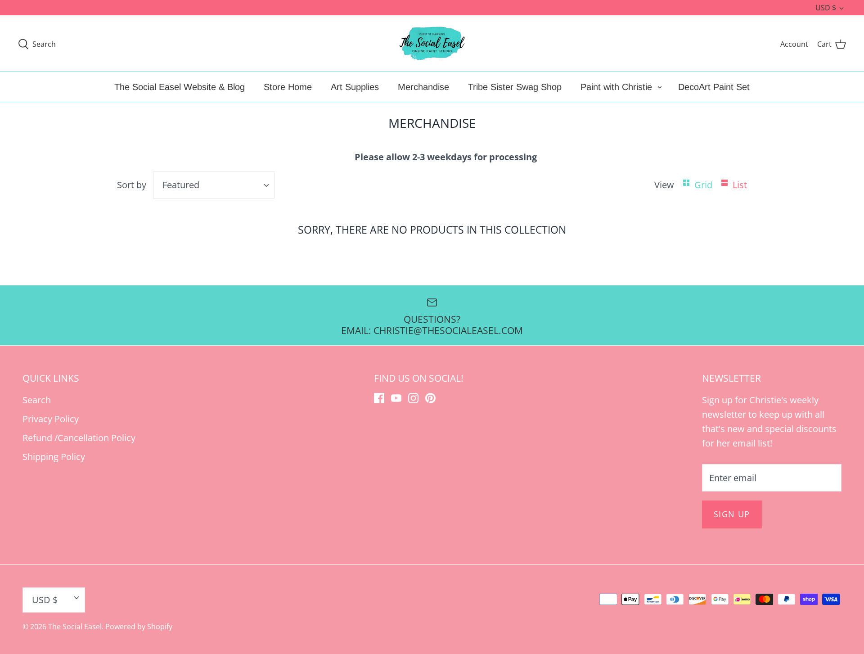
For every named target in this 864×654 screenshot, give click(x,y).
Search (36, 400)
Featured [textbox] (180, 185)
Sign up (732, 514)
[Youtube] (396, 398)
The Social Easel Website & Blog (179, 87)
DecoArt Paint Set (714, 87)
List (740, 185)
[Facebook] (379, 398)
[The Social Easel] (432, 43)
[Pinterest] (430, 398)
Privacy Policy (50, 419)
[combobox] (213, 184)
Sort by (131, 185)
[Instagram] (413, 398)
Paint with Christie (616, 87)
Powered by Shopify (138, 626)
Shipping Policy (53, 457)
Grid (704, 185)
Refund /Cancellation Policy (78, 438)
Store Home (288, 87)
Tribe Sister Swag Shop (515, 87)
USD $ (825, 8)
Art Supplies (355, 87)
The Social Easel (75, 626)
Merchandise (423, 87)
